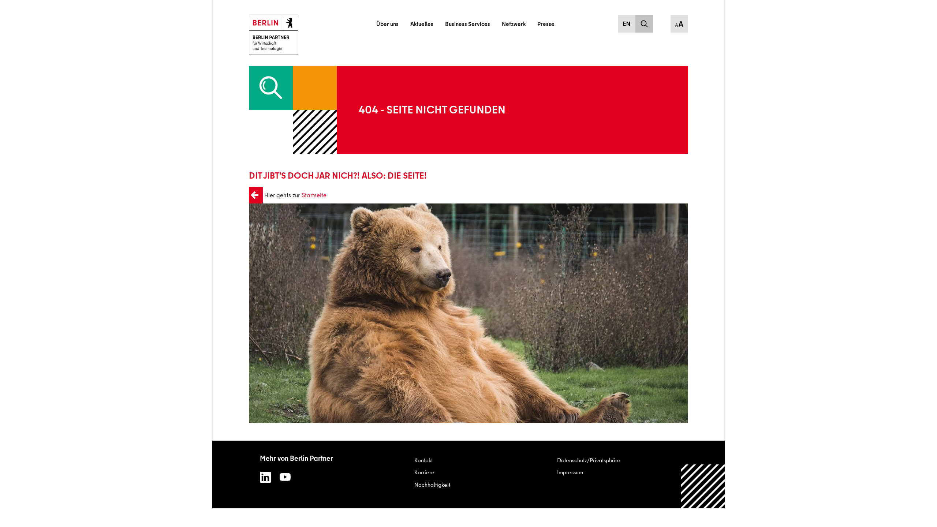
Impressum (570, 472)
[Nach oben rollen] (703, 505)
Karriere (424, 472)
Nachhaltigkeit (432, 485)
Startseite (314, 195)
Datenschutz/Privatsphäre (588, 460)
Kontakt (423, 460)
